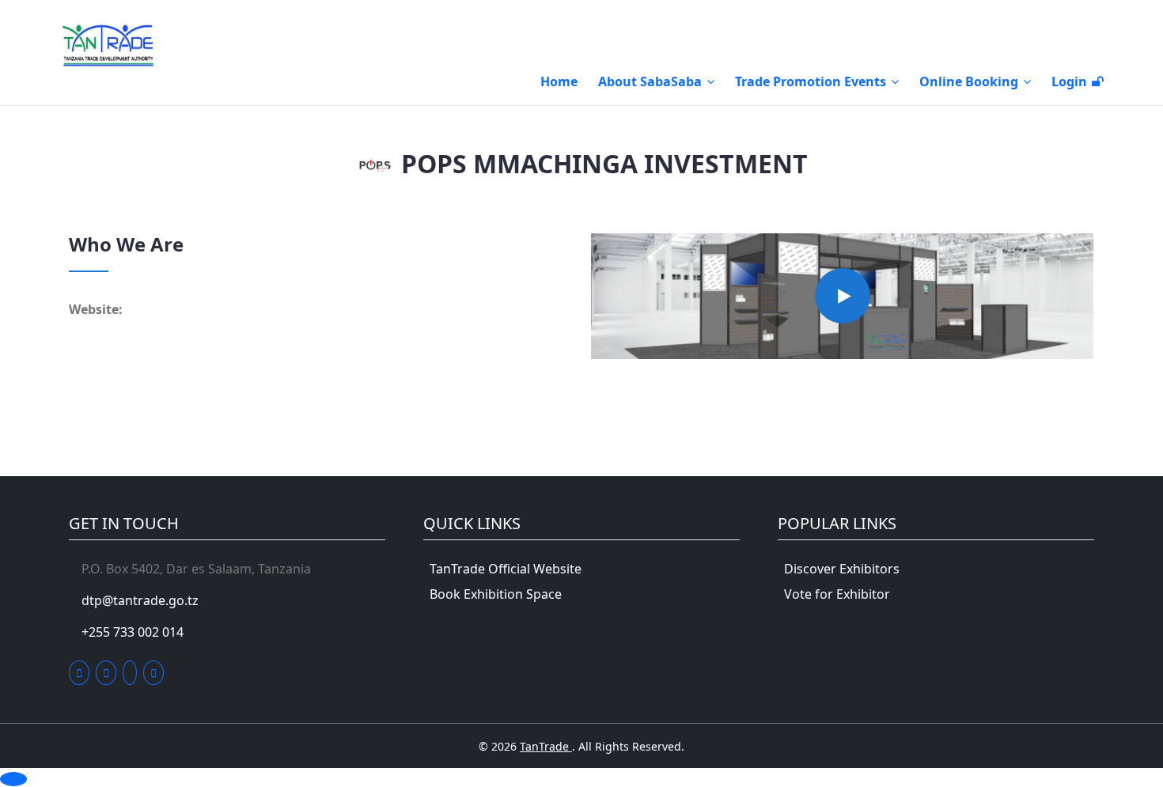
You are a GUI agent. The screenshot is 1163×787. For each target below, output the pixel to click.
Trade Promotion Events (810, 81)
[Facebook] (106, 672)
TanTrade (546, 746)
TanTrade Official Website (506, 568)
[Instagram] (153, 672)
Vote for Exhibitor (837, 594)
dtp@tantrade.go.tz (140, 600)
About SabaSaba (650, 81)
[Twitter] (79, 672)
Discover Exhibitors (842, 568)
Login (1069, 81)
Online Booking (968, 81)
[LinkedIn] (130, 672)
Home (559, 81)
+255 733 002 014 (132, 632)
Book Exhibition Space (496, 594)
